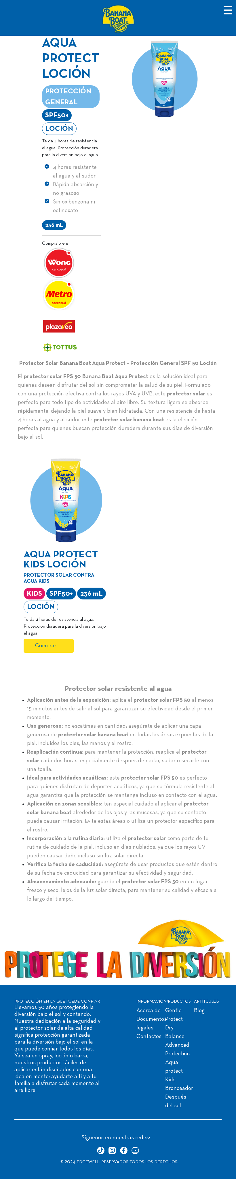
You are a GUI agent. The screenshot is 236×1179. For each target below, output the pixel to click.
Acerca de (148, 1010)
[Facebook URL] (124, 1150)
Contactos (148, 1036)
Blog (199, 1010)
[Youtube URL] (135, 1150)
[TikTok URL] (100, 1150)
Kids (170, 1079)
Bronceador (179, 1088)
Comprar (45, 645)
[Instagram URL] (112, 1150)
